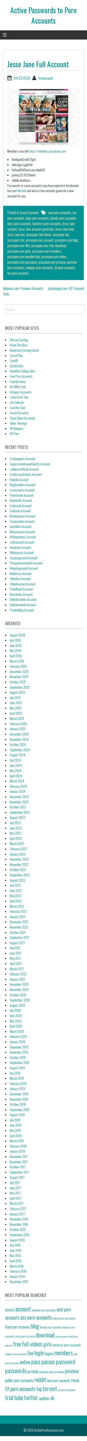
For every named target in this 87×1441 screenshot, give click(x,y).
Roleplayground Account (24, 568)
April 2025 (16, 713)
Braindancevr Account (22, 516)
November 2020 (19, 989)
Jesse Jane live (16, 234)
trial (9, 1397)
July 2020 (15, 1010)
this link (21, 190)
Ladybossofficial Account (24, 469)
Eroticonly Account (20, 505)
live (30, 1353)
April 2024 (16, 775)
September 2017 (19, 1172)
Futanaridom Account (22, 521)
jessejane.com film (18, 245)
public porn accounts (19, 1380)
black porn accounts (17, 1327)
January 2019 (17, 1088)
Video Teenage (18, 423)
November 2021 (19, 927)
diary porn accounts (19, 223)
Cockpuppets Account (22, 458)
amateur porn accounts (44, 1310)
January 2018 (17, 1151)
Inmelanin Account (20, 547)
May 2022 (15, 895)
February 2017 (18, 1208)
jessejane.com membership (23, 256)
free (17, 1343)
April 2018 (16, 1135)
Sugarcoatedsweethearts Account (30, 464)
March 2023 (17, 843)
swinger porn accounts (39, 267)
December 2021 (19, 921)
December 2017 (19, 1156)
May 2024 (15, 770)
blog (35, 1325)
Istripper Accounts (20, 392)
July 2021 (15, 947)
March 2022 (17, 906)
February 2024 (18, 786)
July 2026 (15, 640)
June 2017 (15, 1187)
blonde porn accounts (63, 218)
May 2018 (15, 1130)
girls (47, 1344)
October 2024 (18, 744)
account (23, 1308)
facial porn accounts (61, 1336)
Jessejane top (61, 234)
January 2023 (17, 854)
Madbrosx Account (20, 573)
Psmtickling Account (22, 610)
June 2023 (16, 828)
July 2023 (15, 822)
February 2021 (18, 974)
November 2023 (19, 802)
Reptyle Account (19, 479)
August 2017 (17, 1177)
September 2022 (20, 875)
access (9, 1310)
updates (44, 1398)
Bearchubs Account (21, 594)
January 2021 (17, 979)
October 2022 (18, 869)
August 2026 (17, 635)
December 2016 (19, 1219)
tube (18, 1397)
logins (49, 1353)
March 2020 (17, 1031)
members (63, 1352)
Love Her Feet (17, 407)
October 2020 (18, 995)
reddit (40, 1379)
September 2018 (19, 1109)
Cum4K (14, 360)
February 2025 (18, 723)
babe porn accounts (37, 218)
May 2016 (15, 1255)
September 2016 (19, 1234)
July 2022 (15, 885)
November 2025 (19, 676)
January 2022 (17, 916)
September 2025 (20, 687)
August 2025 (17, 692)
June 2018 (15, 1125)
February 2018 (18, 1146)
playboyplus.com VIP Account (66, 288)
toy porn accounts (18, 273)
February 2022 (18, 911)
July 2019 (15, 1073)
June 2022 (16, 890)
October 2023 (18, 807)
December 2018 (19, 1094)
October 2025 (18, 682)
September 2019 (19, 1062)
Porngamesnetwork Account (26, 563)
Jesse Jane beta (64, 229)
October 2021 (18, 932)
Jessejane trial (15, 240)
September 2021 (19, 937)
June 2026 (16, 645)
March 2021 (17, 968)
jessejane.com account (39, 240)
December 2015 (19, 1281)
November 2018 (19, 1099)
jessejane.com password (22, 262)
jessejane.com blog (66, 240)
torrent (50, 1388)
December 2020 (19, 984)
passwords (16, 1370)
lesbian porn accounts (16, 1354)
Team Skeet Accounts (22, 418)
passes (48, 1361)
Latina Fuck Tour (19, 397)
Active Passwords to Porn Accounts (43, 14)
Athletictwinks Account (23, 599)
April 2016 (16, 1260)
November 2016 (19, 1224)
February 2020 (18, 1036)
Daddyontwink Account (23, 604)
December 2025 (19, 671)
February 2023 (18, 848)
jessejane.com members (46, 251)
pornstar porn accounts (51, 1371)
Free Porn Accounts (21, 376)
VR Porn (14, 433)
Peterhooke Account (21, 495)
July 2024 (15, 760)
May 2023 (15, 833)
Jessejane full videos (38, 234)
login (39, 1352)
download (45, 1334)
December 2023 (19, 796)
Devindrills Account (21, 500)
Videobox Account (20, 578)
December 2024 (19, 734)
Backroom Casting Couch (24, 350)
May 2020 (15, 1021)
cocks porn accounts (25, 1336)
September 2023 (20, 812)
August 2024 (17, 754)
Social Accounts (29, 212)
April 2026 (16, 655)
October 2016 (18, 1229)
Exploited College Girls (22, 371)
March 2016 (17, 1266)
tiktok (75, 1380)
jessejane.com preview (52, 262)
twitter (31, 1397)
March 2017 (16, 1203)
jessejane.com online (53, 256)
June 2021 (15, 953)
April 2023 (16, 838)
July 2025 (15, 697)
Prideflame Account (21, 589)
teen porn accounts (58, 1380)
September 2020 (20, 1000)
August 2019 (17, 1067)
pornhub (32, 1371)
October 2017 (17, 1166)
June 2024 (16, 765)
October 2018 (18, 1104)
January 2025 (17, 728)
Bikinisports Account (22, 552)
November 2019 (19, 1052)
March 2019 (17, 1078)
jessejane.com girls (19, 251)
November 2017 (19, 1161)
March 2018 (17, 1140)
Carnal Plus (16, 355)
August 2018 (17, 1114)
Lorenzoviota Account (22, 490)
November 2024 (19, 739)
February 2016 (18, 1271)
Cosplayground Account (23, 557)
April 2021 (16, 963)
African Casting (19, 339)
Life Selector (17, 402)
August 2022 (17, 880)
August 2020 (17, 1005)
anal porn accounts (59, 212)
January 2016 (17, 1276)
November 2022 (19, 864)
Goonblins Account (20, 526)
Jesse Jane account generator (36, 229)
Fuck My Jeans (18, 381)
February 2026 (18, 666)
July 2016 (15, 1245)
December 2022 (19, 859)
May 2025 (15, 708)
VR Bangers (16, 428)
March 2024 (17, 781)
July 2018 (15, 1120)
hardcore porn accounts (46, 223)
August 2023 (17, 817)
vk (52, 1397)
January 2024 (17, 791)
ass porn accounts (36, 1317)
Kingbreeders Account (23, 484)
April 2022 (16, 901)
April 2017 (15, 1198)
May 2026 (15, 650)
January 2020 (17, 1041)
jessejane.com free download (48, 245)
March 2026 (17, 661)
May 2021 (15, 958)
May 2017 (15, 1193)
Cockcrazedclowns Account (26, 474)
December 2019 (19, 1047)
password (65, 1361)
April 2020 (16, 1026)
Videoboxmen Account (23, 584)
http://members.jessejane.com (48, 151)
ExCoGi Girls (16, 366)
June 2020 (16, 1015)
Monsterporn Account (22, 531)
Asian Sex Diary (19, 345)
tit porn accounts (65, 267)
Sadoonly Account (20, 510)
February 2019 (18, 1083)
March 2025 (17, 718)
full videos (32, 1343)
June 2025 (16, 702)
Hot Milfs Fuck (18, 386)
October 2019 (18, 1057)
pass (35, 1361)
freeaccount (45, 78)
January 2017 (17, 1214)
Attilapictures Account (23, 536)
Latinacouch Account (22, 542)
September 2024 (20, 749)
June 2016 (15, 1250)
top (39, 1389)
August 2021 (17, 942)
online (25, 1362)
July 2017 (15, 1182)
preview (72, 1371)
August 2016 (17, 1240)
